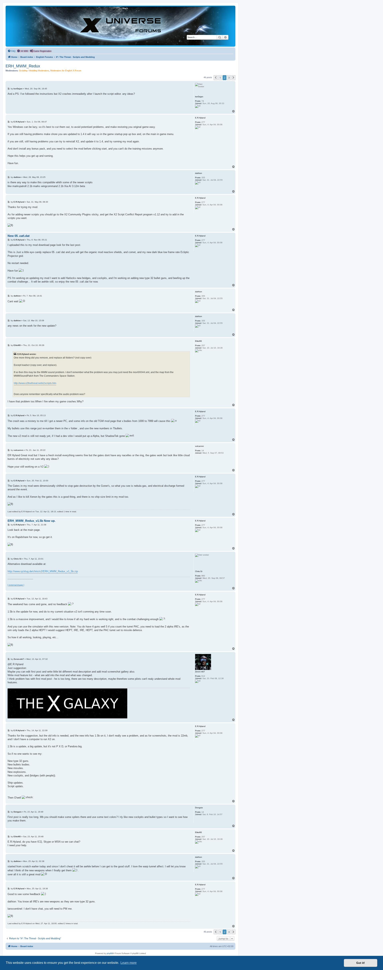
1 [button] (220, 77)
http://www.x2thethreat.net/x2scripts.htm (35, 383)
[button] (216, 77)
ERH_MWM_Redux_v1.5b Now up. (31, 520)
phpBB (110, 953)
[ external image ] (16, 585)
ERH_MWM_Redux (23, 66)
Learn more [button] (128, 962)
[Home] (120, 26)
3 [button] (229, 77)
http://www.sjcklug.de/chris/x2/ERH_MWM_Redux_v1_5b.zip (43, 571)
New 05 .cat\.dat (19, 235)
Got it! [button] (360, 962)
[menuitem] (12, 51)
